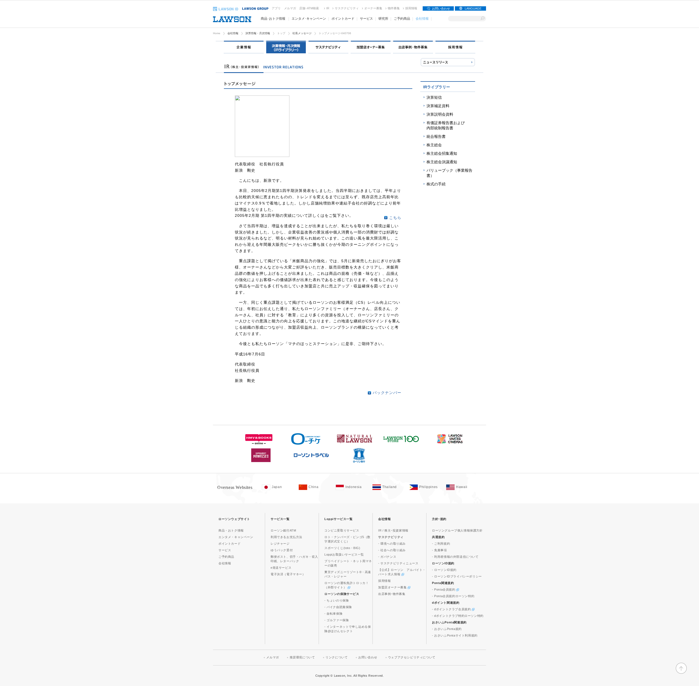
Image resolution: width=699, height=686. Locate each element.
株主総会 (434, 145)
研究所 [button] (383, 19)
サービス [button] (366, 19)
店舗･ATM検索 (309, 8)
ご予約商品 (226, 556)
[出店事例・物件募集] (413, 47)
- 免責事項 (439, 550)
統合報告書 (436, 136)
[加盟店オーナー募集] (370, 47)
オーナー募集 (373, 8)
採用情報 (411, 8)
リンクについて (336, 657)
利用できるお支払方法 (286, 537)
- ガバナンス (387, 556)
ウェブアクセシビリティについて (412, 657)
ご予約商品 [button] (402, 19)
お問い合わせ (441, 8)
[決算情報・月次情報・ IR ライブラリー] (286, 47)
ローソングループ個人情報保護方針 (457, 530)
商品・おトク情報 (231, 530)
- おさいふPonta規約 (447, 628)
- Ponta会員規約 (444, 589)
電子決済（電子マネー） (288, 574)
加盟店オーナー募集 (393, 587)
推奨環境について (302, 657)
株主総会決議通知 (441, 162)
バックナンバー (387, 392)
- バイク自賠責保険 (338, 607)
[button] (681, 671)
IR (327, 8)
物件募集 (394, 8)
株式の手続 (436, 184)
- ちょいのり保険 (336, 600)
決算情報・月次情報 (257, 33)
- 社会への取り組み (392, 550)
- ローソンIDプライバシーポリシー (457, 576)
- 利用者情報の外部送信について (455, 556)
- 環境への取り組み (392, 543)
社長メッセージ (302, 33)
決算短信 (434, 97)
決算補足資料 (437, 106)
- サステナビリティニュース (398, 563)
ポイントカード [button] (342, 19)
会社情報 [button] (422, 19)
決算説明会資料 (439, 114)
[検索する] (482, 18)
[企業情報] (243, 47)
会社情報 (232, 33)
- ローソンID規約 (444, 569)
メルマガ (290, 8)
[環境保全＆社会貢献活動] (328, 47)
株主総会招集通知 (441, 153)
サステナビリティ (347, 8)
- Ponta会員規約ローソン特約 (453, 596)
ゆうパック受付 (282, 550)
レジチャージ (280, 543)
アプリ (276, 8)
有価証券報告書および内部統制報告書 (445, 125)
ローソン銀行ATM (283, 530)
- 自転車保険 (333, 613)
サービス (224, 550)
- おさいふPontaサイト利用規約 (455, 635)
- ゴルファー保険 (336, 620)
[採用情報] (455, 47)
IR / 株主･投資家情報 (393, 530)
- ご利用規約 (441, 543)
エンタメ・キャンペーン (235, 537)
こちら (395, 217)
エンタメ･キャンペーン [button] (309, 19)
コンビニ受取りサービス (341, 530)
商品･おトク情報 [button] (273, 19)
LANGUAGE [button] (473, 8)
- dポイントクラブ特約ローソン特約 (458, 615)
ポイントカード (229, 543)
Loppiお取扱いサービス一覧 (344, 554)
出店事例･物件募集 (391, 593)
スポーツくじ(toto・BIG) (342, 548)
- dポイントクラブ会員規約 (452, 609)
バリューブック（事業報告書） (449, 173)
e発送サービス (281, 567)
